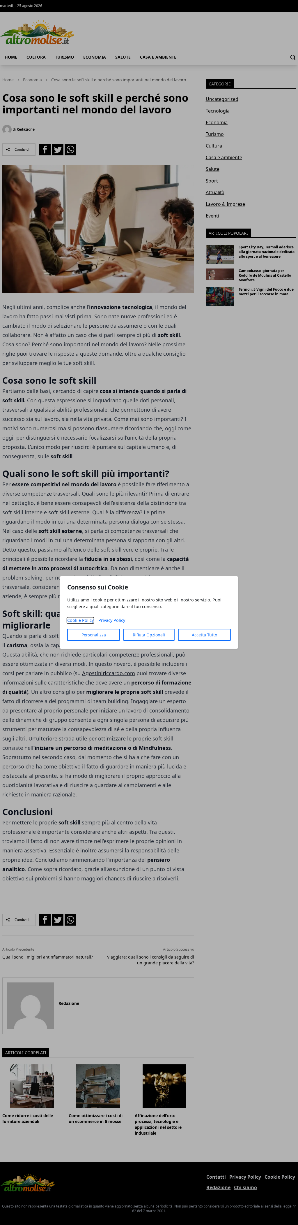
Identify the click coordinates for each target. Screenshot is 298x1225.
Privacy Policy (111, 620)
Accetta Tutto (204, 635)
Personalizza (93, 635)
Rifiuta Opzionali (149, 635)
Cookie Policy (80, 620)
